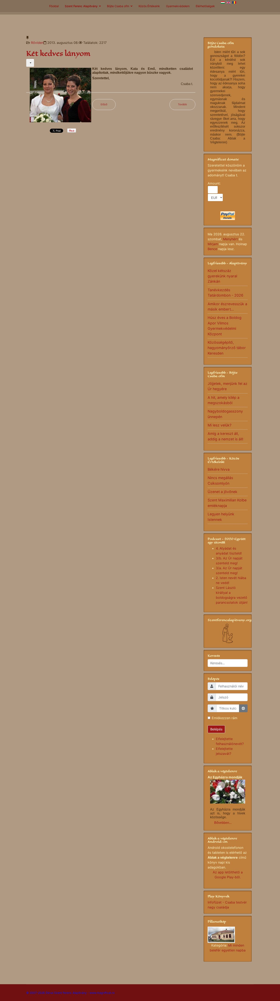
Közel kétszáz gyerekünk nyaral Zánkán (222, 276)
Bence (212, 249)
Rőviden (37, 43)
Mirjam (213, 244)
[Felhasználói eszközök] (30, 63)
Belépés (216, 729)
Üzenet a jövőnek (222, 492)
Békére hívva (219, 469)
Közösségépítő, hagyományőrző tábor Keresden (227, 347)
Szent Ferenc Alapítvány (81, 6)
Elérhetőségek (205, 6)
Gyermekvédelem (178, 6)
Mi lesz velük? (219, 425)
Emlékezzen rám (224, 718)
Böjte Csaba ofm (118, 6)
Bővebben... (223, 822)
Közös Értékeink (149, 6)
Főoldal (54, 6)
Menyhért (230, 239)
